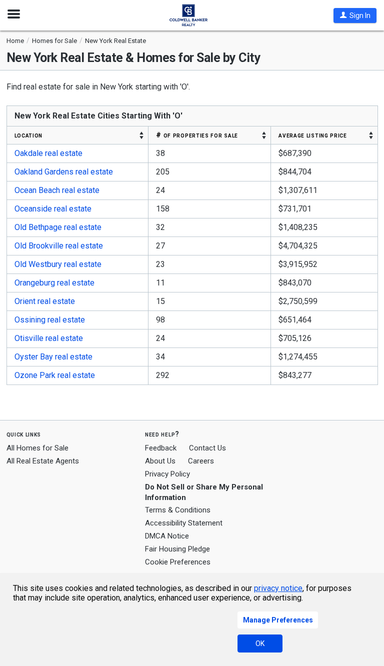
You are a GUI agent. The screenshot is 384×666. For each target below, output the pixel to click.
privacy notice (278, 588)
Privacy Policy (167, 474)
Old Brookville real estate (58, 245)
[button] (355, 15)
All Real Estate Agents (42, 461)
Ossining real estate (49, 319)
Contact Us (207, 448)
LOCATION (28, 135)
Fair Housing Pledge (177, 549)
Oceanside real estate (53, 209)
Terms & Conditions (177, 510)
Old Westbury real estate (58, 264)
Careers (201, 461)
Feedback (160, 448)
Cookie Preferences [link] (177, 562)
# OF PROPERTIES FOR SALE (197, 135)
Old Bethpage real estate (58, 227)
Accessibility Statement (183, 523)
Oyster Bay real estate (53, 357)
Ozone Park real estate (54, 375)
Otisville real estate (48, 338)
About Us (160, 461)
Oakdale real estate (48, 153)
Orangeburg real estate (54, 283)
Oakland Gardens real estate (63, 171)
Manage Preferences (278, 620)
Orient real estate (44, 301)
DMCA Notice (167, 536)
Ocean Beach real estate (57, 190)
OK (260, 644)
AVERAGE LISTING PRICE (312, 135)
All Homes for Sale (37, 448)
